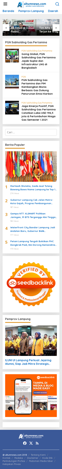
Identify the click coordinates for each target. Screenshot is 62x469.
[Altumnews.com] (31, 4)
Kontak (6, 458)
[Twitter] (31, 443)
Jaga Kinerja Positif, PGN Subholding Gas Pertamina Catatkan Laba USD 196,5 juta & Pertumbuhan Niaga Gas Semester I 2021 (39, 112)
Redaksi (18, 458)
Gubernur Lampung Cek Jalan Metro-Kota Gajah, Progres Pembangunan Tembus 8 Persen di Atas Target (31, 201)
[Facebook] (25, 443)
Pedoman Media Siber (41, 461)
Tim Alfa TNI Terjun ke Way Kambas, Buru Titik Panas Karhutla (43, 29)
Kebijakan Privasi (12, 464)
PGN (24, 76)
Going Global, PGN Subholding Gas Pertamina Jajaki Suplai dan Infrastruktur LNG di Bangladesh (39, 60)
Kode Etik (47, 458)
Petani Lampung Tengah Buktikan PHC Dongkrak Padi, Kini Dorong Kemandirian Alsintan (33, 243)
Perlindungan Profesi (14, 461)
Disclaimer (32, 458)
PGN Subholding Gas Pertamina (37, 50)
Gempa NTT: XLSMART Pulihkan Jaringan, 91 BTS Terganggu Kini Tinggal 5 (33, 215)
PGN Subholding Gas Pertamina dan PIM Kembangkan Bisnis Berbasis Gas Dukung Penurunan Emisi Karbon (37, 86)
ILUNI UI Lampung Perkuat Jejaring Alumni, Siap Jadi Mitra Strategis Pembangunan (28, 362)
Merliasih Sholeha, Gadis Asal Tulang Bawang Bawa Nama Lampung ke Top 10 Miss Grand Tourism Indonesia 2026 (33, 188)
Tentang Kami (38, 454)
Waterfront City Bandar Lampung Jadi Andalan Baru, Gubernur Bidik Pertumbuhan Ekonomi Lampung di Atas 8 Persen (33, 229)
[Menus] (5, 4)
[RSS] (37, 443)
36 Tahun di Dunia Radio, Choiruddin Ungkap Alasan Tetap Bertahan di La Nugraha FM (16, 29)
